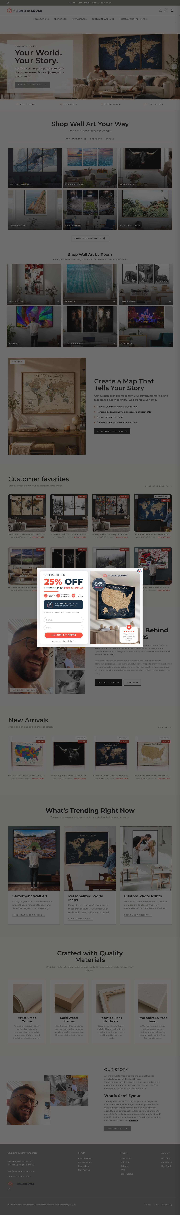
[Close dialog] (139, 571)
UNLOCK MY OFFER (63, 635)
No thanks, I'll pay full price (64, 641)
